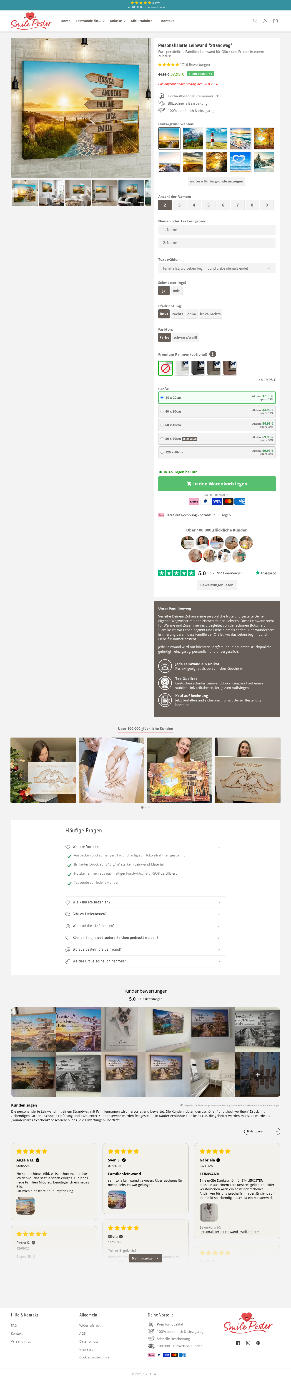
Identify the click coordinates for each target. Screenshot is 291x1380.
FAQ (14, 1325)
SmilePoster (151, 1374)
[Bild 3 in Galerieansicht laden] (78, 193)
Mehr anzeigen (143, 1258)
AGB (82, 1333)
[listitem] (33, 1029)
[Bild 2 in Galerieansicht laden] (51, 193)
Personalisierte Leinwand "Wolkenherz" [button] (230, 1232)
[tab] (142, 807)
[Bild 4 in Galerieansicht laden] (105, 193)
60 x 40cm (219, 424)
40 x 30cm (219, 411)
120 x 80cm (219, 451)
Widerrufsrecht (91, 1325)
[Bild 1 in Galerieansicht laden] (25, 193)
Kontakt (17, 1333)
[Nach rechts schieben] (147, 192)
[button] (90, 21)
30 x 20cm (219, 397)
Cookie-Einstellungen (95, 1357)
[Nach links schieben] (14, 192)
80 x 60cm (219, 438)
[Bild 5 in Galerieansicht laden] (131, 193)
